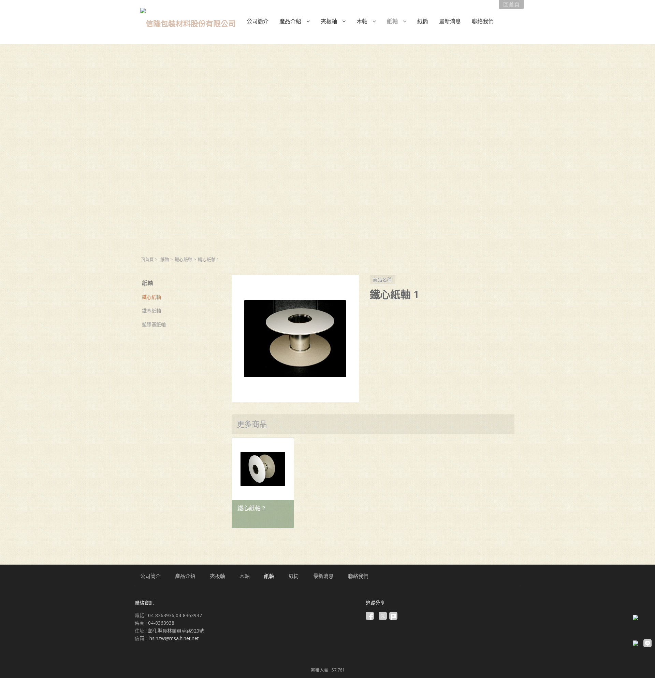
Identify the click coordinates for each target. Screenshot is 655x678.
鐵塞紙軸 (151, 310)
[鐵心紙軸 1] (295, 338)
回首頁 (147, 259)
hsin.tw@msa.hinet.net (174, 638)
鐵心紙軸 (183, 259)
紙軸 (164, 259)
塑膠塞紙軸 (154, 324)
